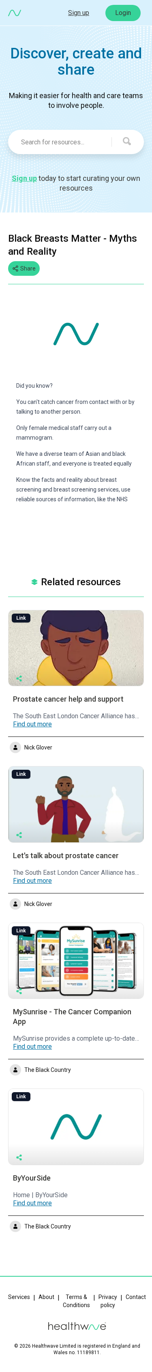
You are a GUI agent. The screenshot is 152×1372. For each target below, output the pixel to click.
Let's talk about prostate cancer (66, 855)
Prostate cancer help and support (68, 699)
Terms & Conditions (76, 1301)
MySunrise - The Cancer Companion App (72, 1016)
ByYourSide (32, 1178)
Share (28, 268)
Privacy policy (107, 1301)
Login (123, 13)
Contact (136, 1297)
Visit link (71, 648)
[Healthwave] (14, 13)
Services (19, 1297)
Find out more (32, 724)
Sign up (78, 13)
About (46, 1297)
